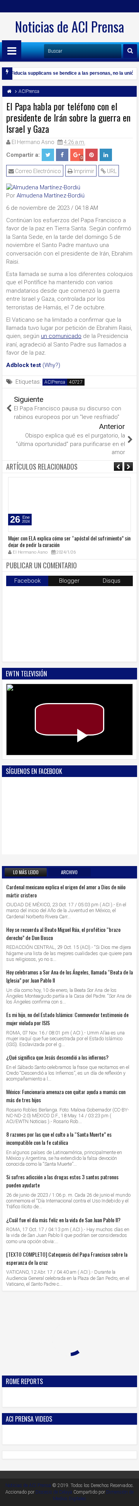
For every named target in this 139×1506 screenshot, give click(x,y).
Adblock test (23, 365)
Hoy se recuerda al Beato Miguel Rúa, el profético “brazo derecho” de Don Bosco (63, 933)
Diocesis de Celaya (54, 1492)
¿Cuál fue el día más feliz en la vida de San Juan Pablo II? (63, 1220)
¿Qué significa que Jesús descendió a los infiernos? (57, 1057)
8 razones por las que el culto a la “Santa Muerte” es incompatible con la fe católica (59, 1138)
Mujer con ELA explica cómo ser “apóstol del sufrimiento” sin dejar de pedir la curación (69, 541)
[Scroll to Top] (127, 1494)
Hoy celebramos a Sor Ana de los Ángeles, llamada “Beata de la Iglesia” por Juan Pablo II (69, 976)
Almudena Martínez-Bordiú (51, 195)
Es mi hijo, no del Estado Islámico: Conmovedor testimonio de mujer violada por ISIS (67, 1018)
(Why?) (51, 365)
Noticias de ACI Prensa (69, 26)
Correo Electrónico (37, 171)
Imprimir (83, 171)
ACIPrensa (54, 382)
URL (111, 171)
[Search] (130, 51)
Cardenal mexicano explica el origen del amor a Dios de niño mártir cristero (65, 891)
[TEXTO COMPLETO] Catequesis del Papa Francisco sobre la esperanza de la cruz (66, 1258)
